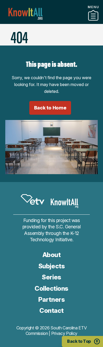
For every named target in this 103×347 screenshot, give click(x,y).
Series (51, 277)
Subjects (51, 266)
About (52, 255)
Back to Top (79, 341)
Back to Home (50, 107)
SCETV (32, 199)
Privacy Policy (64, 333)
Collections (51, 288)
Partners (51, 21)
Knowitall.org (25, 14)
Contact (51, 28)
